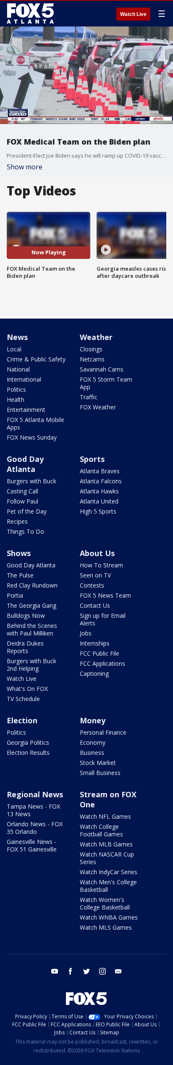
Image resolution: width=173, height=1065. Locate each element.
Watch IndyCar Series (108, 872)
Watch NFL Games (105, 816)
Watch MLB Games (106, 844)
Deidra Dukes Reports (25, 647)
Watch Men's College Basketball (108, 886)
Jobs (86, 633)
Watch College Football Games (101, 830)
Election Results (28, 753)
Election (22, 720)
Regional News (35, 794)
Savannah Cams (101, 369)
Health (15, 399)
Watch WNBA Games (109, 917)
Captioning (94, 673)
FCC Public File (99, 653)
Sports (92, 459)
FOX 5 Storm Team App (106, 383)
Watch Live (133, 14)
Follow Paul (22, 501)
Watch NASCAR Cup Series (107, 858)
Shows (19, 553)
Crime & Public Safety (36, 359)
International (24, 379)
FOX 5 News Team (105, 595)
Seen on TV (95, 575)
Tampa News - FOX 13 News (33, 810)
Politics (16, 389)
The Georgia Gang (31, 605)
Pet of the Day (27, 511)
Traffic (88, 397)
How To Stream (101, 565)
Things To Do (25, 531)
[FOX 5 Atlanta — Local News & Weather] (31, 13)
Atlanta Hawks (99, 491)
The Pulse (20, 575)
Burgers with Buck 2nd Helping (31, 664)
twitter (86, 971)
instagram (102, 971)
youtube (54, 971)
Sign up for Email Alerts (103, 619)
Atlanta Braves (100, 471)
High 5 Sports (98, 511)
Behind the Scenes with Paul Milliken (32, 629)
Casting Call (22, 491)
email (118, 971)
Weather (96, 337)
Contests (92, 585)
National (18, 369)
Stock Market (98, 763)
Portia (15, 595)
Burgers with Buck (31, 481)
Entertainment (26, 410)
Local (14, 349)
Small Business (100, 773)
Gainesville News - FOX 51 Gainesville (32, 845)
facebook (70, 971)
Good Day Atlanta (25, 464)
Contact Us (95, 605)
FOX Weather (98, 407)
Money (92, 720)
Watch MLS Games (106, 927)
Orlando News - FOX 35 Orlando (35, 828)
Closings (91, 349)
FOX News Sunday (32, 437)
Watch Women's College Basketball (105, 903)
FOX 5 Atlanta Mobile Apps (35, 423)
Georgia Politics (28, 742)
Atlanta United (99, 501)
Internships (95, 643)
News (17, 337)
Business (92, 753)
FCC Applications (102, 663)
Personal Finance (103, 732)
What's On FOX (27, 689)
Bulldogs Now (26, 615)
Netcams (92, 359)
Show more (24, 166)
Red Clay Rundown (32, 585)
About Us (97, 553)
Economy (92, 742)
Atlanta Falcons (101, 481)
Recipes (17, 521)
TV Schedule (23, 699)
